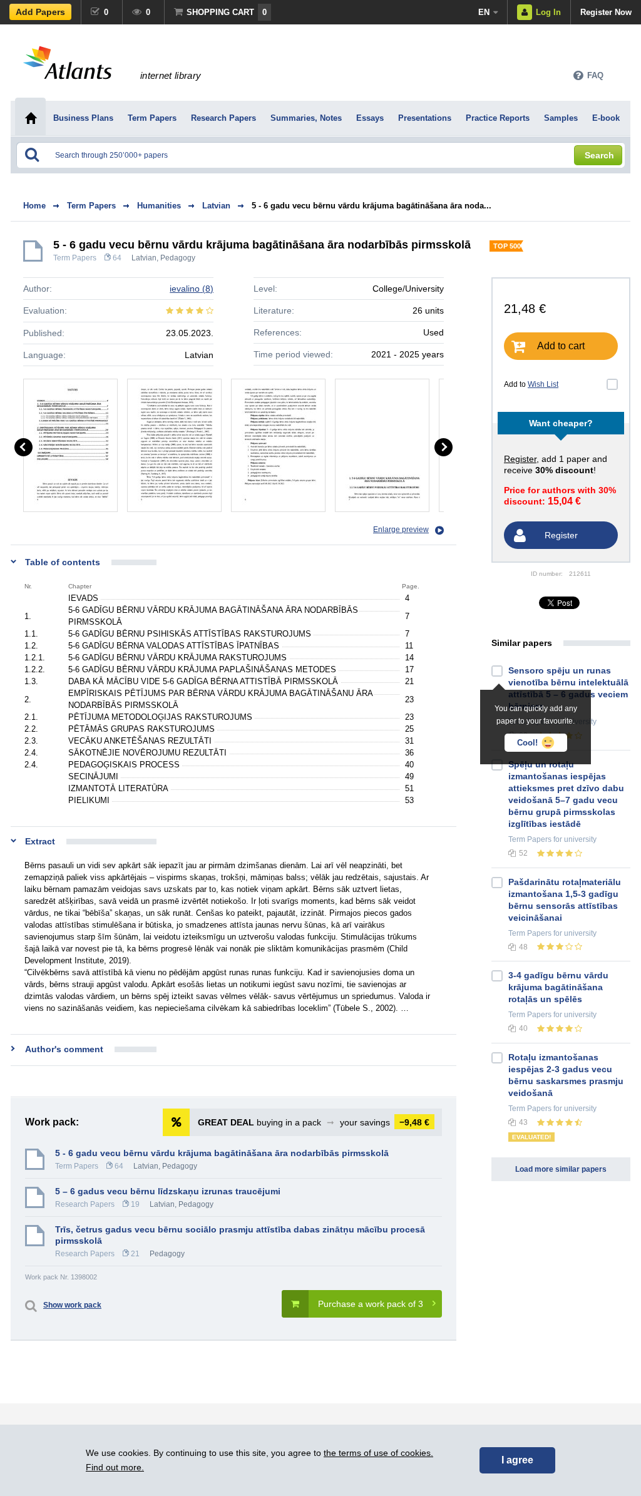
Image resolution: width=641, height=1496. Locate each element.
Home (34, 205)
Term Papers (74, 258)
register (520, 459)
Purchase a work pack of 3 (370, 1304)
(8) (191, 289)
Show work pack (72, 1305)
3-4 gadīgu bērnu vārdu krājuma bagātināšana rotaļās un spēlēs (558, 987)
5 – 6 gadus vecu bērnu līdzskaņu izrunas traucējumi (167, 1191)
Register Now (606, 12)
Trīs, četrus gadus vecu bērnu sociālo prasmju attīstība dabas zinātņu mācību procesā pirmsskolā (240, 1235)
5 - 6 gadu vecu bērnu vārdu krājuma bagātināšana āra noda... (371, 205)
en (484, 12)
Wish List (543, 384)
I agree (517, 1460)
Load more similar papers (561, 1169)
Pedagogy (177, 258)
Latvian (143, 258)
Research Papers (85, 1204)
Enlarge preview (401, 529)
